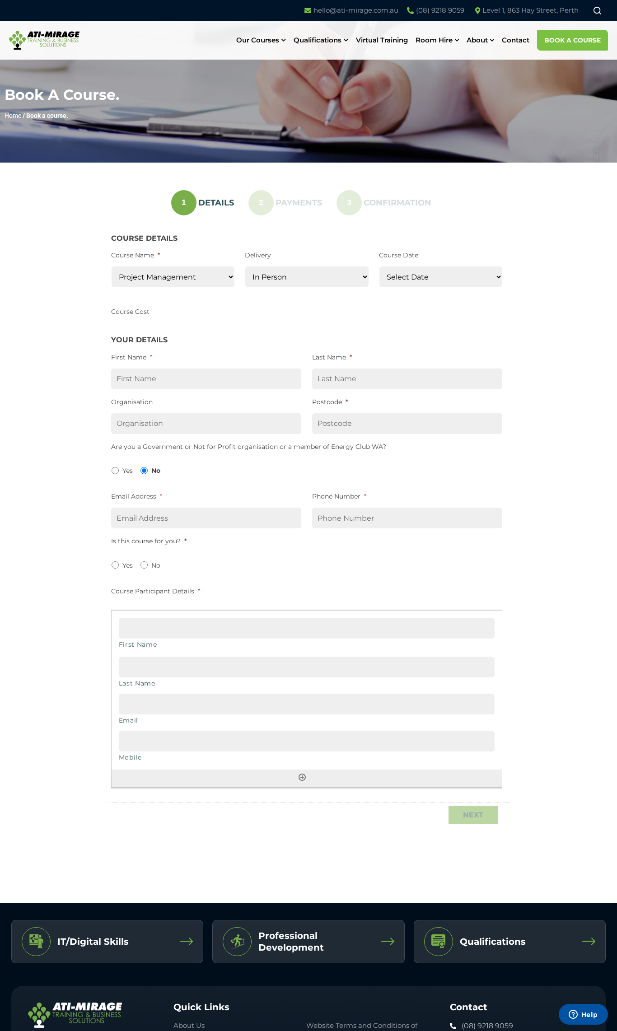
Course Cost (130, 312)
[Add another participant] (302, 777)
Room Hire (434, 40)
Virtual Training (382, 40)
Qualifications (317, 40)
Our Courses (257, 40)
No (155, 471)
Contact (515, 40)
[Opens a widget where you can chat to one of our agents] (583, 1015)
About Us (189, 1025)
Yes (127, 471)
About (477, 40)
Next (473, 815)
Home (13, 115)
